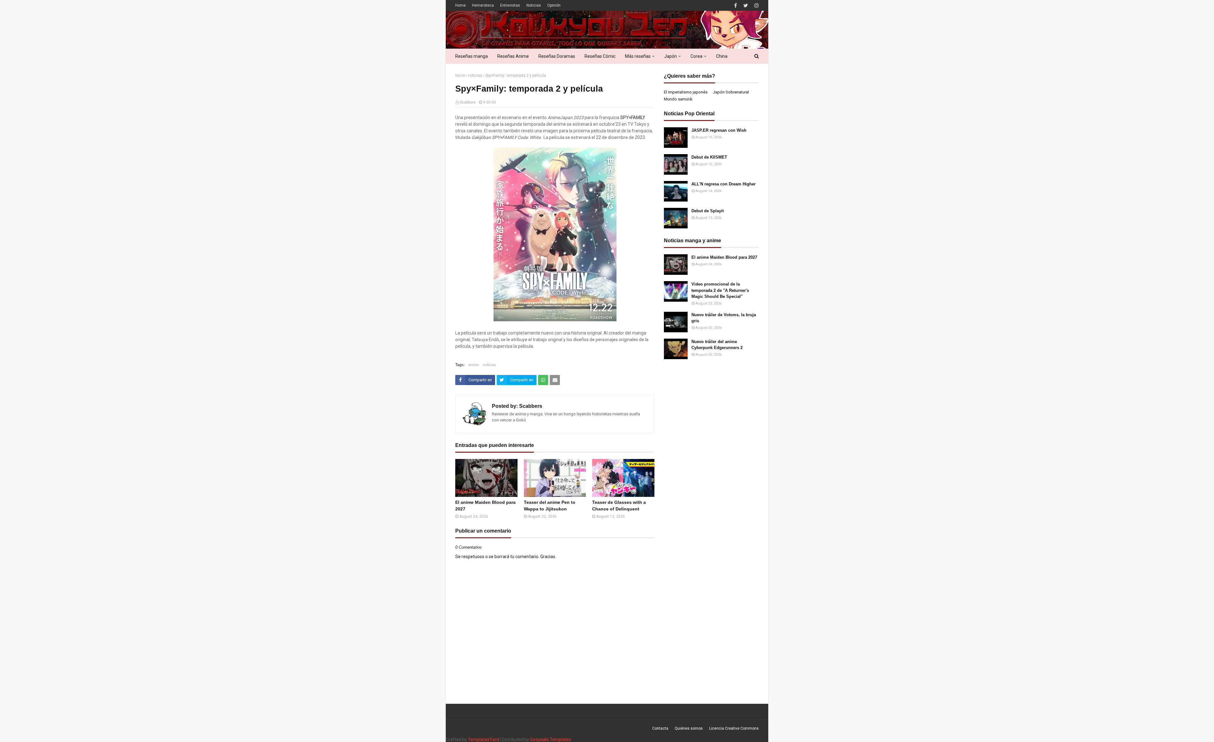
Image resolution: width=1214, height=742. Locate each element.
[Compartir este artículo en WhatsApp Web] (543, 380)
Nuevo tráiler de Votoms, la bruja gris (723, 317)
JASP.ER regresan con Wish (718, 130)
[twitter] (746, 5)
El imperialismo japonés (686, 92)
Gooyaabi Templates (550, 739)
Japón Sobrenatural (731, 92)
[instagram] (756, 5)
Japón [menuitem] (670, 56)
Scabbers (468, 102)
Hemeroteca (483, 5)
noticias (475, 75)
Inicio (460, 75)
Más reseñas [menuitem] (638, 56)
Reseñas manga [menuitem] (471, 56)
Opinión (554, 5)
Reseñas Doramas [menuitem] (556, 56)
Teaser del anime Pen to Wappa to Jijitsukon (549, 505)
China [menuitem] (721, 56)
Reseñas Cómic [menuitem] (600, 56)
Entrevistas (510, 5)
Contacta (660, 728)
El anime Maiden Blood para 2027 (485, 505)
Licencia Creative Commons (734, 728)
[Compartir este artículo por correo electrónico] (555, 380)
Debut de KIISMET (709, 157)
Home (460, 5)
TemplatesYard (483, 739)
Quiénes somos (689, 728)
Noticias (533, 5)
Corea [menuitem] (696, 56)
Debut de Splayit (707, 210)
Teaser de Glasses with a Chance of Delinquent (619, 505)
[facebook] (736, 5)
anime (473, 365)
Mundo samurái (678, 99)
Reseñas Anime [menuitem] (513, 56)
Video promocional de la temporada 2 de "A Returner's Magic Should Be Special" (720, 290)
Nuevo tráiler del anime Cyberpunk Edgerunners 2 (717, 344)
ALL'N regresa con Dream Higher (723, 184)
